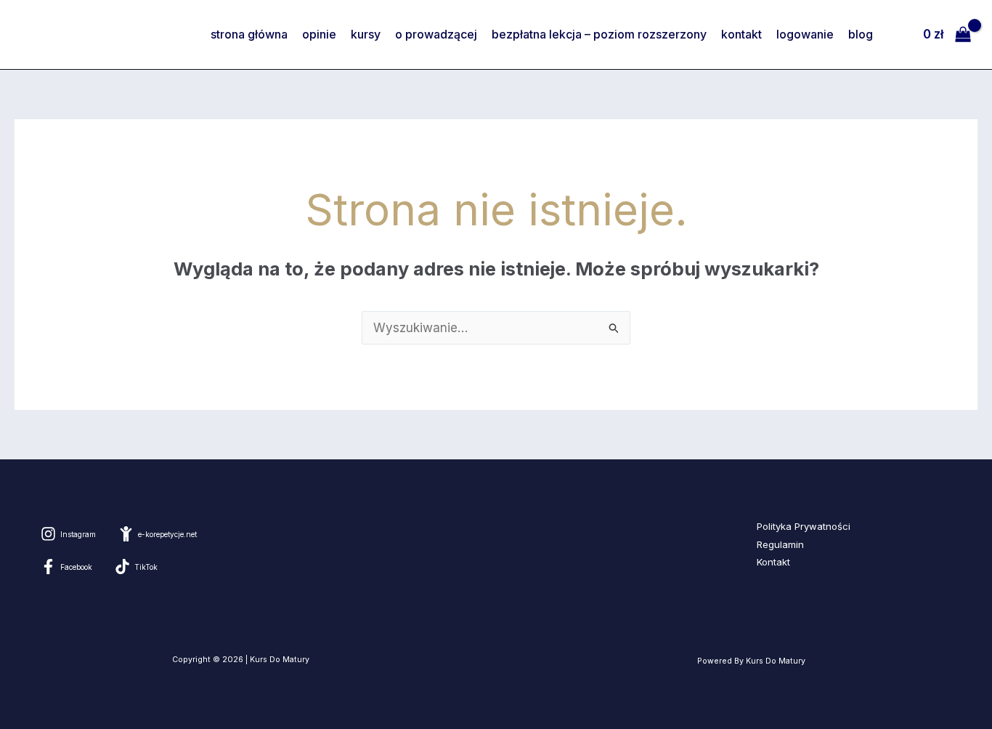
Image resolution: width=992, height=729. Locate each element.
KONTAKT (741, 34)
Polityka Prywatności (803, 526)
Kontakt (773, 562)
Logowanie (805, 34)
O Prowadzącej (436, 34)
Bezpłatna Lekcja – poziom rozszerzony (599, 34)
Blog (860, 34)
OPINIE (319, 34)
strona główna (249, 34)
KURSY (366, 34)
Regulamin (780, 544)
